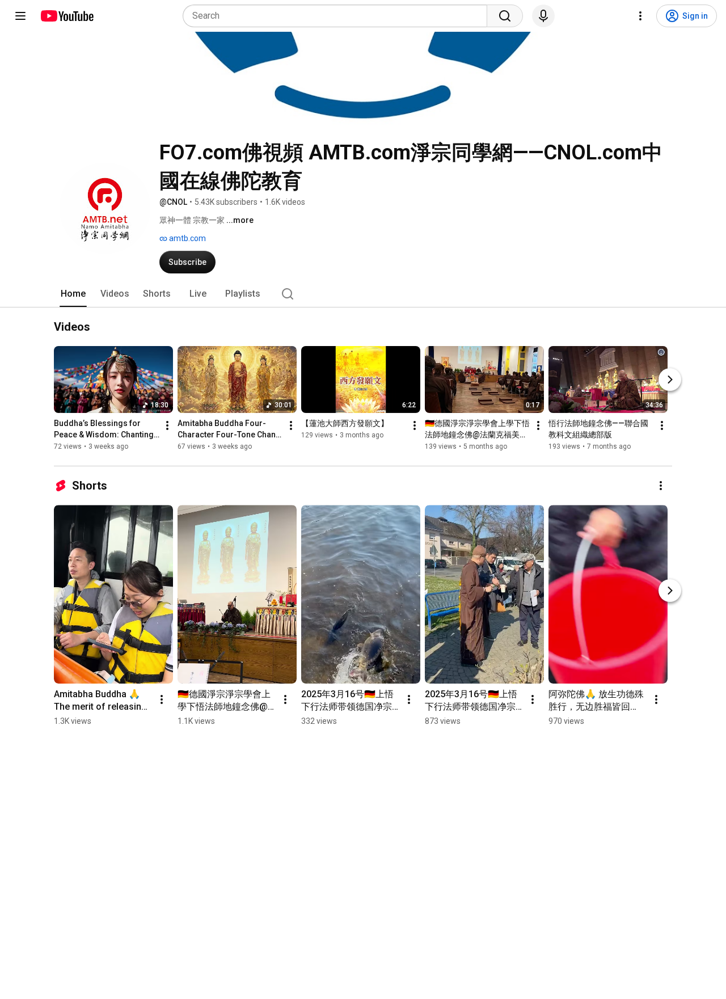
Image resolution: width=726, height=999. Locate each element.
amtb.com (186, 238)
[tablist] (363, 293)
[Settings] (640, 16)
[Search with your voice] (543, 16)
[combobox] (338, 16)
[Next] (670, 380)
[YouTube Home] (67, 16)
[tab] (73, 293)
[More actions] (167, 426)
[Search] (505, 16)
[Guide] (20, 16)
